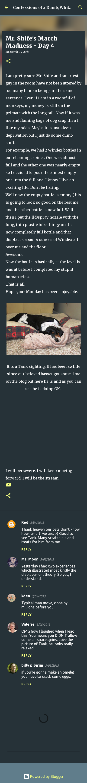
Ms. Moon (29, 559)
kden (25, 596)
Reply (26, 549)
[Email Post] (8, 486)
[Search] (80, 7)
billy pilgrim (32, 665)
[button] (8, 61)
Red (24, 522)
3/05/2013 (47, 559)
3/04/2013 (37, 522)
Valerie (28, 624)
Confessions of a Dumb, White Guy (46, 7)
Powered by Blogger (46, 776)
